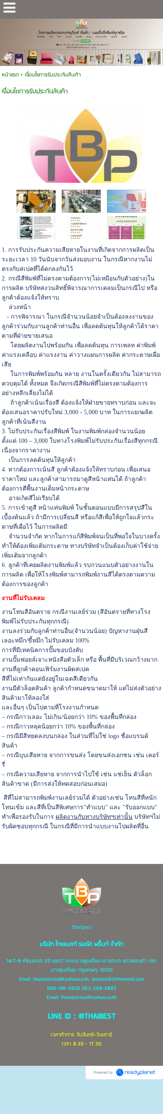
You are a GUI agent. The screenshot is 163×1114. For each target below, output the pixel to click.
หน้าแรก (10, 74)
